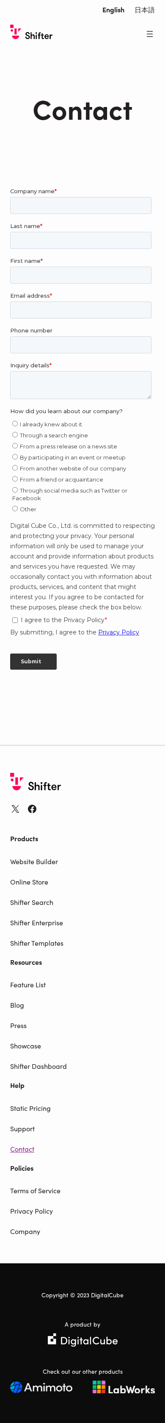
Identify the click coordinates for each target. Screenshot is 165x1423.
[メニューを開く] (150, 34)
